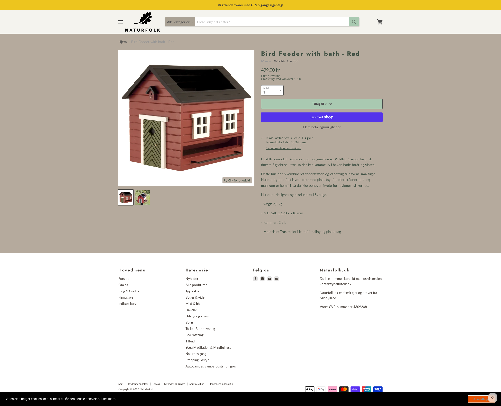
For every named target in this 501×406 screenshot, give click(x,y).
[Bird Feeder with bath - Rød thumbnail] (125, 197)
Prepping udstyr (197, 360)
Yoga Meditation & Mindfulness (208, 347)
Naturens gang (196, 354)
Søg (120, 383)
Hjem (122, 42)
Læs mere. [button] (108, 399)
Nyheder (192, 279)
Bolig (189, 322)
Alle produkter (196, 285)
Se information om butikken (283, 148)
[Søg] (354, 21)
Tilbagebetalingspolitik (220, 383)
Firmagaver (126, 297)
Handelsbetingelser (137, 383)
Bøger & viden (196, 297)
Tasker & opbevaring (200, 329)
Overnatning (195, 335)
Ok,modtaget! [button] (482, 399)
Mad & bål (193, 304)
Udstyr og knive (197, 316)
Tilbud (190, 341)
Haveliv (191, 310)
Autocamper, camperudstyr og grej (211, 366)
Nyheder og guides (174, 383)
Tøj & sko (192, 291)
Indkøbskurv (127, 304)
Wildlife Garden (286, 61)
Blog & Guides (128, 291)
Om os (123, 285)
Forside (123, 279)
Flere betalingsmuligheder (322, 127)
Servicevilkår (196, 383)
